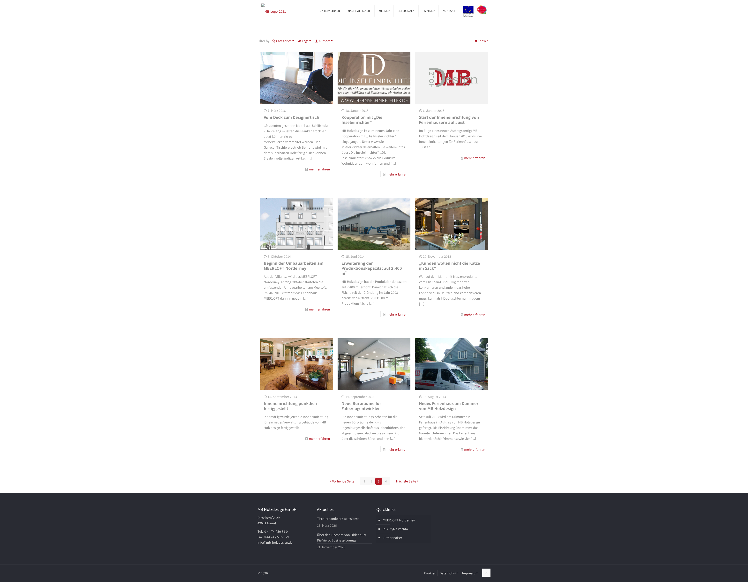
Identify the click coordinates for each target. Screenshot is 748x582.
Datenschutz (449, 573)
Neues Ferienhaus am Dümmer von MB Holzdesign (448, 405)
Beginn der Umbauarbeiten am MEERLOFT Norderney (293, 265)
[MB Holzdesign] (273, 10)
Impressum (470, 573)
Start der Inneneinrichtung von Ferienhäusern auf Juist (449, 119)
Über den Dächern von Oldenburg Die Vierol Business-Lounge (341, 537)
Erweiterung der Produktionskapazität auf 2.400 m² (371, 268)
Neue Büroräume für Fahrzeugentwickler (361, 405)
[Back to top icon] (486, 573)
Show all (484, 40)
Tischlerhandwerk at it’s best (338, 518)
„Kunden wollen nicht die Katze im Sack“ (449, 265)
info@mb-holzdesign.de (275, 542)
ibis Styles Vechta (395, 528)
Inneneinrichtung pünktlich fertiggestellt (290, 405)
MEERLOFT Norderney (399, 520)
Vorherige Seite (343, 481)
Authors (324, 40)
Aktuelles (325, 509)
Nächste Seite (406, 481)
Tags (305, 40)
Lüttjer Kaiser (392, 537)
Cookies (430, 573)
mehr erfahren (319, 169)
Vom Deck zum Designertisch (291, 117)
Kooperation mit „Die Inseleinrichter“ (361, 119)
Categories (283, 40)
